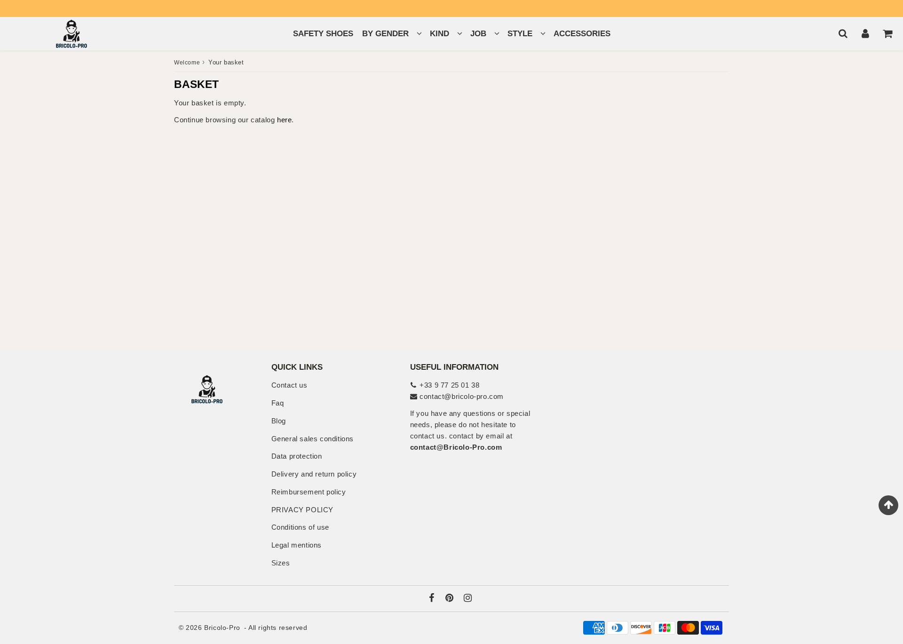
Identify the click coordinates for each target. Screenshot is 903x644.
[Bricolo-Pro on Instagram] (468, 599)
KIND (439, 33)
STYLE (519, 33)
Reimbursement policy (308, 492)
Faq (277, 403)
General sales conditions (312, 439)
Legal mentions (296, 545)
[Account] (865, 33)
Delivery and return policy (314, 474)
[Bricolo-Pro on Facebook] (433, 599)
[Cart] (887, 33)
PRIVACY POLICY (302, 510)
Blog (278, 421)
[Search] (843, 33)
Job (478, 33)
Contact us (289, 385)
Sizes (280, 563)
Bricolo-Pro (222, 627)
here (284, 120)
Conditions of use (300, 527)
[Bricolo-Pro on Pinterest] (450, 599)
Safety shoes (323, 33)
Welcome (187, 62)
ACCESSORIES (582, 33)
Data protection (296, 456)
